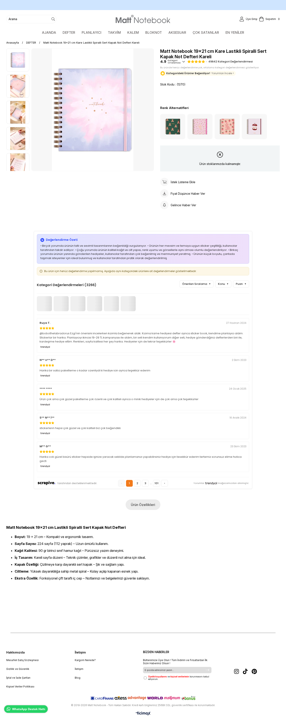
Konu (223, 284)
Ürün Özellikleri (143, 505)
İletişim (79, 668)
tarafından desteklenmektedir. (77, 483)
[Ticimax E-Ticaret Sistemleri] (143, 714)
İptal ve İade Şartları (18, 677)
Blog (77, 677)
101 (156, 483)
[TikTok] (245, 671)
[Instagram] (236, 671)
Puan (241, 284)
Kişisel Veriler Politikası (20, 686)
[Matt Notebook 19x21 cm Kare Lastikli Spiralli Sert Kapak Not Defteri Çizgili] (200, 126)
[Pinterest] (254, 671)
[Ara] (53, 19)
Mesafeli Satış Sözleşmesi (22, 660)
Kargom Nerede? (85, 660)
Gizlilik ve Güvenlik (17, 668)
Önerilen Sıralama (196, 284)
